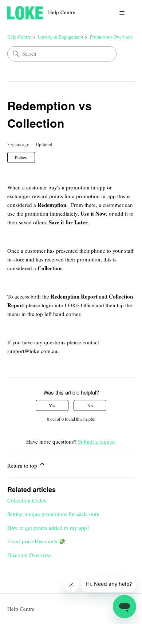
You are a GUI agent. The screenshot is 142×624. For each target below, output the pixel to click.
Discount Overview (29, 555)
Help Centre (19, 36)
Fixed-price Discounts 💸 (36, 541)
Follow (21, 157)
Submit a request (97, 441)
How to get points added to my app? (48, 527)
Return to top (23, 465)
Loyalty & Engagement (60, 36)
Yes (52, 405)
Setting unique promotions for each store (53, 513)
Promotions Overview (111, 36)
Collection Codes (26, 500)
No (90, 405)
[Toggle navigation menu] (122, 13)
